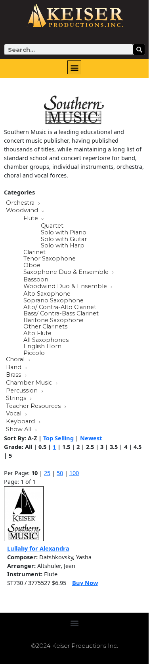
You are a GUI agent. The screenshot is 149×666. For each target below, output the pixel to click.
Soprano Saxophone (53, 301)
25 (47, 473)
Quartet (52, 226)
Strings (17, 398)
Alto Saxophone (47, 294)
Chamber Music (29, 383)
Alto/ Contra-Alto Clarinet (59, 307)
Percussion (22, 391)
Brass (14, 375)
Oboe (31, 265)
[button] (74, 67)
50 (60, 473)
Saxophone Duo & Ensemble (66, 272)
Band (14, 367)
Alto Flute (37, 333)
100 (74, 473)
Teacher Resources (34, 406)
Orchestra (21, 203)
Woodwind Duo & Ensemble (66, 286)
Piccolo (34, 353)
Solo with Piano (63, 233)
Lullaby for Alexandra (38, 548)
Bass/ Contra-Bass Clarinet (61, 314)
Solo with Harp (62, 246)
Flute (31, 218)
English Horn (42, 346)
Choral (16, 360)
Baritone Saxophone (53, 320)
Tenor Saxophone (49, 259)
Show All (19, 429)
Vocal (14, 414)
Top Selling (58, 438)
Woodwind (23, 211)
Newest (91, 438)
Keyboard (21, 422)
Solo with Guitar (64, 239)
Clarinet (34, 252)
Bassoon (35, 280)
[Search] (139, 49)
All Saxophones (46, 340)
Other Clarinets (45, 327)
